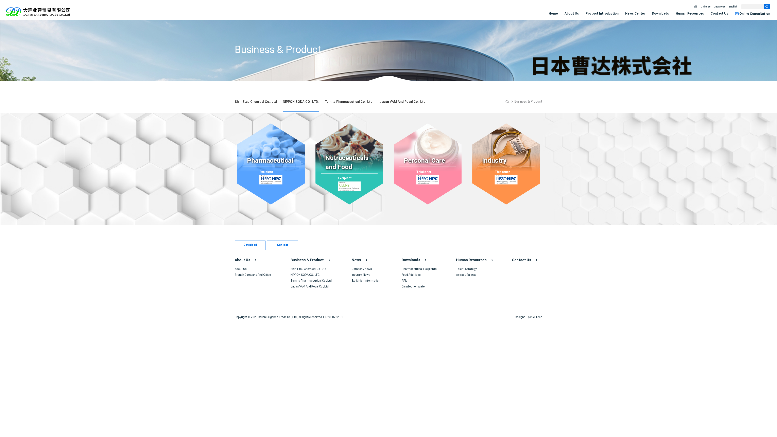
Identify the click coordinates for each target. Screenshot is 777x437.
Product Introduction (602, 13)
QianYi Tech (534, 317)
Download (250, 244)
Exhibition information (366, 280)
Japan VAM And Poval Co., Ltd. (310, 286)
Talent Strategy (466, 268)
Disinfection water (414, 286)
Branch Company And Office (253, 274)
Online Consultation (754, 14)
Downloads (660, 13)
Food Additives (411, 274)
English (733, 6)
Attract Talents (466, 274)
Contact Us (719, 13)
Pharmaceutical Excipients (419, 268)
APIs (405, 280)
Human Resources (690, 13)
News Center (635, 13)
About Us (572, 13)
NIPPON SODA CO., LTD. (305, 274)
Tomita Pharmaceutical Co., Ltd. (311, 280)
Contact (282, 244)
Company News (362, 268)
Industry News (361, 274)
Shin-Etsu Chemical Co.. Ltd (308, 268)
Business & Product (528, 101)
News (356, 260)
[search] (767, 6)
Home (553, 13)
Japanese (719, 6)
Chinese (705, 6)
